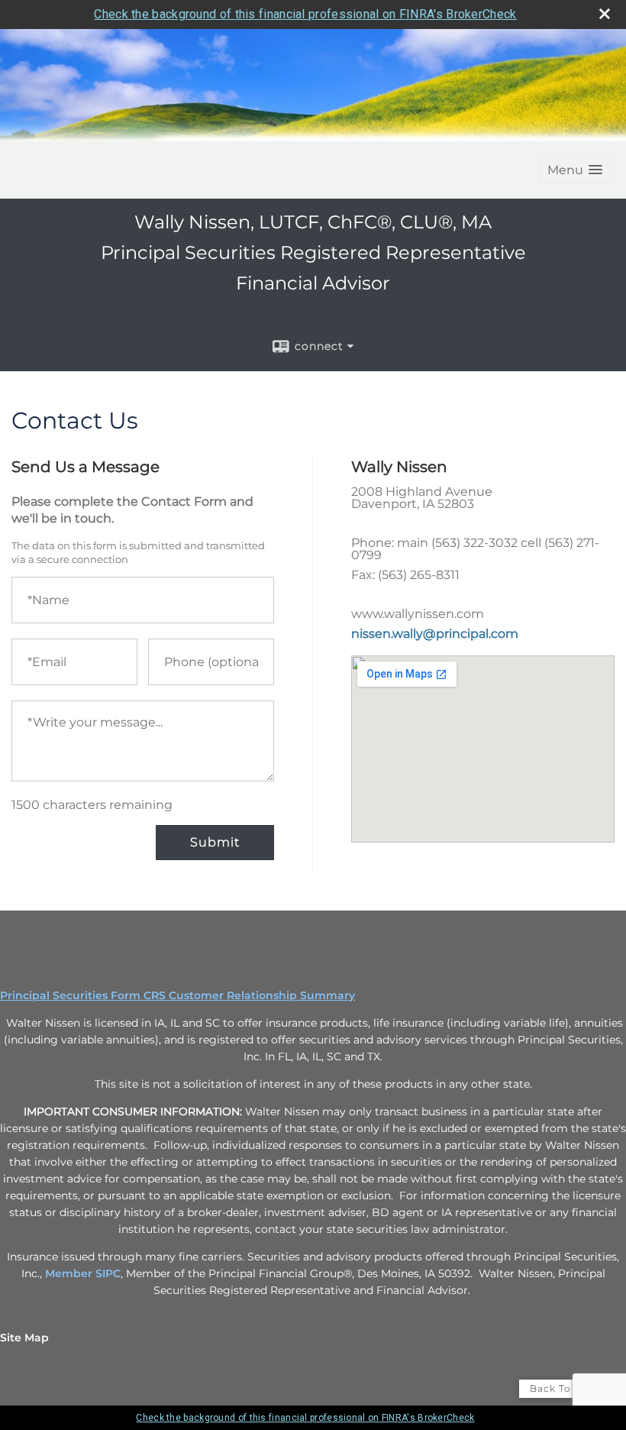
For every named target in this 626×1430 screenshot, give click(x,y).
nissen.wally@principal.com (434, 633)
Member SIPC (83, 1273)
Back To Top (562, 1388)
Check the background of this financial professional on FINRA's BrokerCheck (305, 14)
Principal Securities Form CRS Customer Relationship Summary (177, 995)
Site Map (24, 1337)
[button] (575, 170)
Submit (215, 842)
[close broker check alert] (605, 14)
